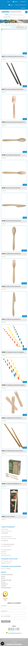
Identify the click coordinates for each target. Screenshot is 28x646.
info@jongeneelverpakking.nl (9, 544)
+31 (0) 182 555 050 (4, 532)
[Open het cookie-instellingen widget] (2, 643)
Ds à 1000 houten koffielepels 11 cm (13, 483)
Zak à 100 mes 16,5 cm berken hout (13, 220)
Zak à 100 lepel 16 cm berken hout (13, 155)
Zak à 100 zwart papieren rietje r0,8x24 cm (14, 89)
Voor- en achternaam (5, 616)
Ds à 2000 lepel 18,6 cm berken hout (13, 253)
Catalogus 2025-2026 (6, 580)
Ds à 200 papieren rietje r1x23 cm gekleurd (15, 352)
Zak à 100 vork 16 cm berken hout (13, 187)
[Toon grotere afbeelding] (14, 41)
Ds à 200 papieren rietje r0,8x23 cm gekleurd (15, 385)
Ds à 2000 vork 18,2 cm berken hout (12, 286)
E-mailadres (4, 605)
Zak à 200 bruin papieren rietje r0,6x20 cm (14, 450)
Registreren (16, 1)
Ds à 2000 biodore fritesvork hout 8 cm (13, 418)
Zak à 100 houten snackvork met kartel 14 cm (15, 122)
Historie (3, 578)
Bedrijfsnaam (4, 611)
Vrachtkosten (4, 583)
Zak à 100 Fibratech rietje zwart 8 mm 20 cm (14, 56)
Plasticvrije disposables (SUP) (10, 25)
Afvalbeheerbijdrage (6, 587)
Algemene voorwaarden (7, 574)
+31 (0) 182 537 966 (4, 540)
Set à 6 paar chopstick (10, 516)
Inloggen (11, 4)
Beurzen (3, 576)
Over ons (3, 582)
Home (2, 25)
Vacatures (3, 585)
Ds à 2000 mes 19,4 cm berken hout (12, 319)
